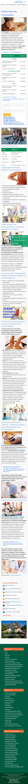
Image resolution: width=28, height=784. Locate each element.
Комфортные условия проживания (14, 592)
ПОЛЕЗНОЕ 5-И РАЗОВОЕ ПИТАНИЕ (12, 662)
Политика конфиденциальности (8, 776)
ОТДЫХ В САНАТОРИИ (10, 661)
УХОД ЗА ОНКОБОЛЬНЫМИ (11, 752)
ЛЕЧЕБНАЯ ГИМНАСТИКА (10, 677)
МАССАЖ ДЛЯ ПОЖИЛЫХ (10, 739)
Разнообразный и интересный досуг (14, 605)
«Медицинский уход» (15, 575)
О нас (6, 652)
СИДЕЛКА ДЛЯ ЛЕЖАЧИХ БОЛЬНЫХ (12, 675)
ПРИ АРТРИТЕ (8, 704)
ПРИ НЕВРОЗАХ (8, 705)
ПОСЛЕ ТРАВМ (8, 722)
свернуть (25, 246)
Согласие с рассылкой (11, 778)
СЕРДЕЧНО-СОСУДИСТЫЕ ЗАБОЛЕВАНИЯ (14, 714)
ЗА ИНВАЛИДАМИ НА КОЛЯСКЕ (11, 743)
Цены (6, 653)
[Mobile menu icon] (25, 2)
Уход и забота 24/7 (9, 585)
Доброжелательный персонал (12, 598)
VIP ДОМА (7, 657)
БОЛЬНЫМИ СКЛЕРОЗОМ (10, 741)
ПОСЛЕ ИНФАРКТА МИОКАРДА (11, 716)
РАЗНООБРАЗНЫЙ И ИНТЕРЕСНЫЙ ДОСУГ (14, 664)
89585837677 (14, 779)
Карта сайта (19, 778)
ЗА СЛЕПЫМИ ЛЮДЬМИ (10, 756)
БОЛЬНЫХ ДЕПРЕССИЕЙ (10, 694)
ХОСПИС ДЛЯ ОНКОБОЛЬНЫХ (11, 724)
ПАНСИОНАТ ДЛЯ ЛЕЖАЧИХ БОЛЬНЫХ (13, 681)
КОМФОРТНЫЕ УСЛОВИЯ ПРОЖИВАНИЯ (13, 666)
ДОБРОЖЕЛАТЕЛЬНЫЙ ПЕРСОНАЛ (12, 668)
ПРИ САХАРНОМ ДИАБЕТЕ (10, 718)
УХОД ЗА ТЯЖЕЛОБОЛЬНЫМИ (11, 754)
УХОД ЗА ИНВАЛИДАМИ (10, 746)
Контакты (7, 655)
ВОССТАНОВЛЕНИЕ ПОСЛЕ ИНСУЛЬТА (13, 725)
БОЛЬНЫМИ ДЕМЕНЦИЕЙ (10, 745)
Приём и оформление (10, 608)
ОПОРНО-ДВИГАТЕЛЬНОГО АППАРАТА (13, 713)
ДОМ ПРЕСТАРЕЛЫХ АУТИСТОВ (11, 765)
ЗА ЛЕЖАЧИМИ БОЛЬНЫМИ (11, 748)
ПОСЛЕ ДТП (7, 696)
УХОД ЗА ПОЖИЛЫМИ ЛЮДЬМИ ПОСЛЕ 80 (14, 766)
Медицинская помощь (10, 595)
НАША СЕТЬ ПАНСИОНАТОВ (11, 659)
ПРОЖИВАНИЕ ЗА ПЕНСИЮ (10, 670)
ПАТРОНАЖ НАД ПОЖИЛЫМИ (11, 672)
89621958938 (14, 781)
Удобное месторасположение (12, 611)
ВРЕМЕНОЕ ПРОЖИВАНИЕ (10, 684)
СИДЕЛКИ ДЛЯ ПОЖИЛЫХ (10, 736)
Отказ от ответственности (21, 776)
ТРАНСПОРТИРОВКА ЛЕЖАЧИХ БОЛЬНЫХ (14, 682)
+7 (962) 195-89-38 (18, 2)
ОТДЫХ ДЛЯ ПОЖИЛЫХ (10, 737)
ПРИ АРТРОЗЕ (8, 709)
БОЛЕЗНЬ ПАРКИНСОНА (10, 761)
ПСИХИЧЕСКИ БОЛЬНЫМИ (10, 757)
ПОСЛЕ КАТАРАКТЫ (9, 702)
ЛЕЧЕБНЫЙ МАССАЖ (9, 673)
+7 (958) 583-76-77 (18, 1)
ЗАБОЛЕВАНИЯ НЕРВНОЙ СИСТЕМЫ (12, 711)
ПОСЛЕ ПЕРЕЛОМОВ (9, 707)
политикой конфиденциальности (10, 123)
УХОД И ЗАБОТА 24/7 (9, 734)
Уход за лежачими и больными (13, 588)
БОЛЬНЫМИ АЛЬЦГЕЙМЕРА (11, 759)
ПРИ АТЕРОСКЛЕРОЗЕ (9, 700)
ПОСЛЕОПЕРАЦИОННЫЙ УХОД (11, 750)
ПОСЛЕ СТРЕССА (8, 720)
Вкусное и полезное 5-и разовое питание (13, 602)
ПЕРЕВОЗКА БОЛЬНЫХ (10, 679)
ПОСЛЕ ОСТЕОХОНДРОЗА (10, 693)
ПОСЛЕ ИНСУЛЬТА (9, 698)
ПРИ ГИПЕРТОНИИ (9, 763)
